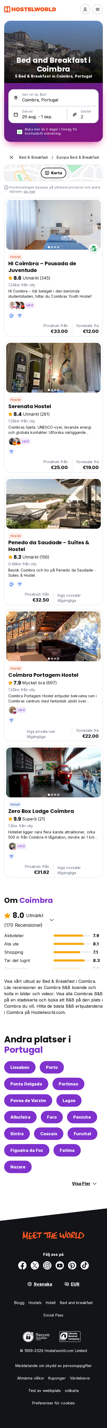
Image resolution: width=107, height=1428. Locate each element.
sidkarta (72, 1390)
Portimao (68, 1083)
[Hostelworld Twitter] (35, 1265)
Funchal (82, 1133)
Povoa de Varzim (28, 1100)
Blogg (19, 1302)
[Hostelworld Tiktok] (85, 1265)
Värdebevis (80, 1378)
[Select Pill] (85, 9)
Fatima (67, 1150)
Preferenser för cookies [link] (53, 1403)
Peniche (82, 1117)
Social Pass (53, 1315)
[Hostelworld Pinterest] (72, 1265)
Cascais (48, 1133)
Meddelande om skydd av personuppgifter (53, 1365)
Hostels (35, 1302)
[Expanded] (11, 157)
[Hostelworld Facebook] (22, 1265)
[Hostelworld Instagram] (47, 1265)
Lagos (69, 1100)
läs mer (29, 191)
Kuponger (57, 1378)
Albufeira (20, 1117)
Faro (52, 1117)
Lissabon (19, 1067)
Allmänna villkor (30, 1378)
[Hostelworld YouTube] (60, 1265)
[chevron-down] (51, 920)
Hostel (15, 257)
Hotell (15, 804)
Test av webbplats (44, 1390)
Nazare (17, 1166)
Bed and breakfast (76, 1302)
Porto (52, 1067)
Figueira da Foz (26, 1150)
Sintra (17, 1133)
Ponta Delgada (26, 1083)
